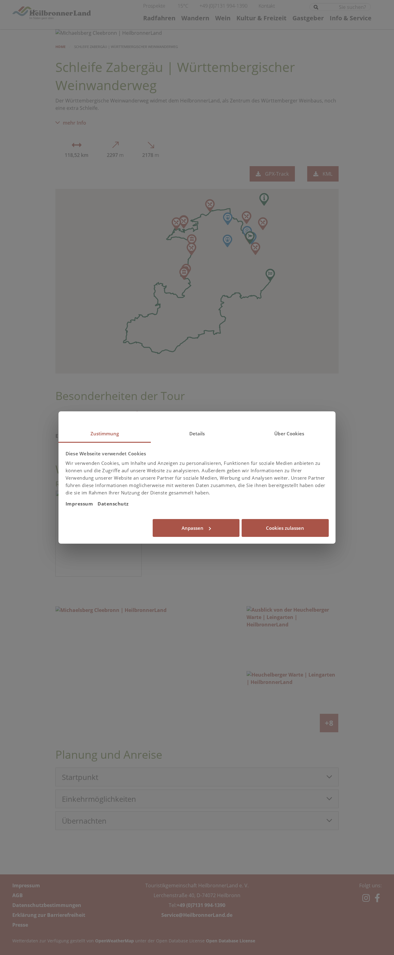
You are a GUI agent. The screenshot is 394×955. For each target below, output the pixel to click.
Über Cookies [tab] (289, 433)
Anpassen (192, 528)
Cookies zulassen (285, 528)
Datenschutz (113, 504)
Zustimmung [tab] (104, 433)
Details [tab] (197, 433)
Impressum (79, 504)
